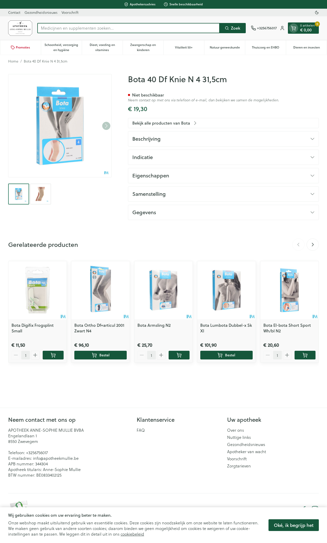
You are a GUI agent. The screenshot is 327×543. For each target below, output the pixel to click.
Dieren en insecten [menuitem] (310, 48)
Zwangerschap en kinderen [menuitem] (146, 47)
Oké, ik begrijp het (293, 525)
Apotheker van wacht (246, 451)
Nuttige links (239, 437)
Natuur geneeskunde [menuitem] (227, 48)
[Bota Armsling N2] (163, 290)
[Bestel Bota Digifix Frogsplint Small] (53, 355)
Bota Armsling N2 (154, 325)
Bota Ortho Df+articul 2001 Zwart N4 (99, 328)
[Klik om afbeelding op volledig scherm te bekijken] (59, 125)
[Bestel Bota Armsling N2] (179, 355)
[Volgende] (106, 126)
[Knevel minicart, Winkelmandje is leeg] (293, 28)
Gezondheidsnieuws (41, 12)
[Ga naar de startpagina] (20, 28)
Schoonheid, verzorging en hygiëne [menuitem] (62, 47)
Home (13, 61)
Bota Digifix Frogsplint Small (32, 328)
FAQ (141, 430)
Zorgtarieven (239, 466)
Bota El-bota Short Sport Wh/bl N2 (287, 328)
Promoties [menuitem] (23, 47)
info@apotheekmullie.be (56, 458)
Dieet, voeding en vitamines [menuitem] (106, 47)
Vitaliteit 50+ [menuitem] (189, 48)
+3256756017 (37, 452)
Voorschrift (70, 12)
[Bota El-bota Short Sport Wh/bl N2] (289, 290)
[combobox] (128, 28)
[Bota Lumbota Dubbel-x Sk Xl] (226, 290)
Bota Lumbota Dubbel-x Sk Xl (226, 328)
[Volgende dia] (313, 244)
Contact (14, 12)
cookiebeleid (132, 534)
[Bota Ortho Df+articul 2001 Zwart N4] (100, 290)
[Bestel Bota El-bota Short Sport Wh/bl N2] (305, 355)
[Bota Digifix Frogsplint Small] (37, 290)
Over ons (235, 430)
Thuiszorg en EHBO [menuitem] (269, 48)
